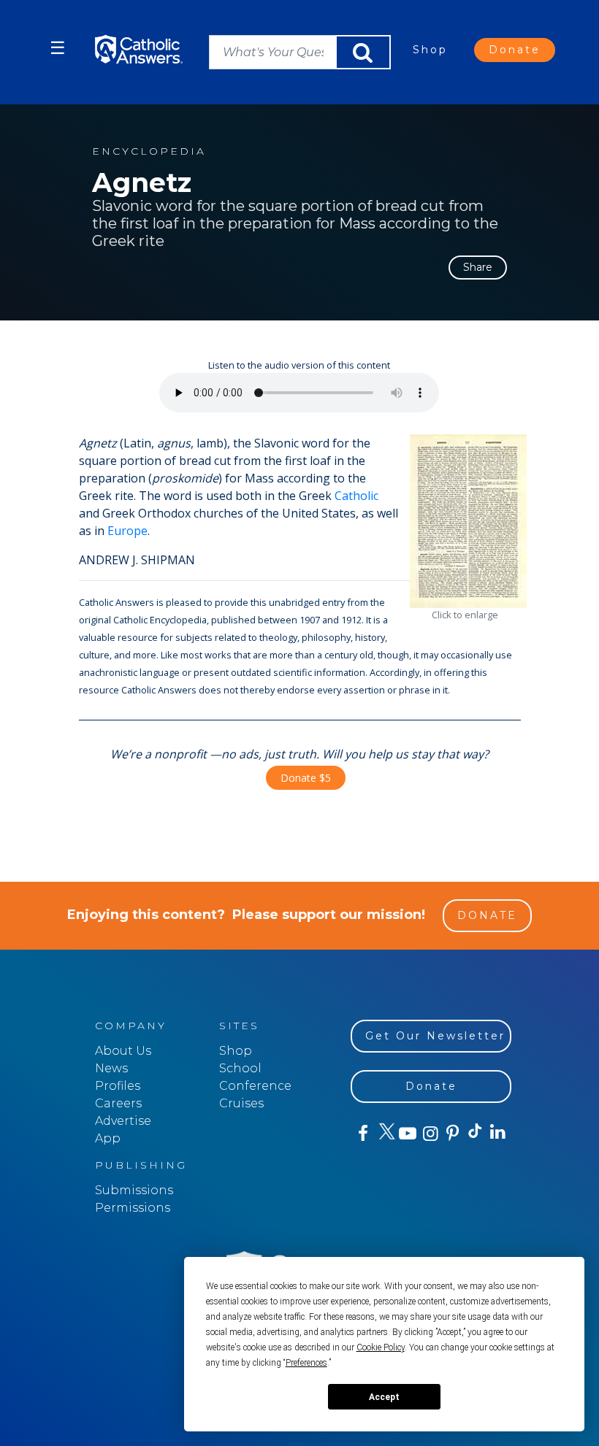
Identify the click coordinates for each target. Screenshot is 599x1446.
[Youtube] (407, 1133)
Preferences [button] (306, 1363)
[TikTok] (474, 1133)
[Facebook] (362, 1133)
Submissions (134, 1190)
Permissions (132, 1208)
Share (477, 267)
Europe (127, 531)
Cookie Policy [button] (380, 1347)
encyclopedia (149, 151)
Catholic (356, 496)
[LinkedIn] (497, 1133)
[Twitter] (384, 1133)
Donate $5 (306, 778)
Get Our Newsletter (435, 1035)
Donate (515, 49)
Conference (255, 1086)
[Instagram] (429, 1133)
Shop (430, 49)
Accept (384, 1397)
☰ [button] (58, 47)
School (240, 1068)
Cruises (241, 1103)
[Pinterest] (451, 1133)
